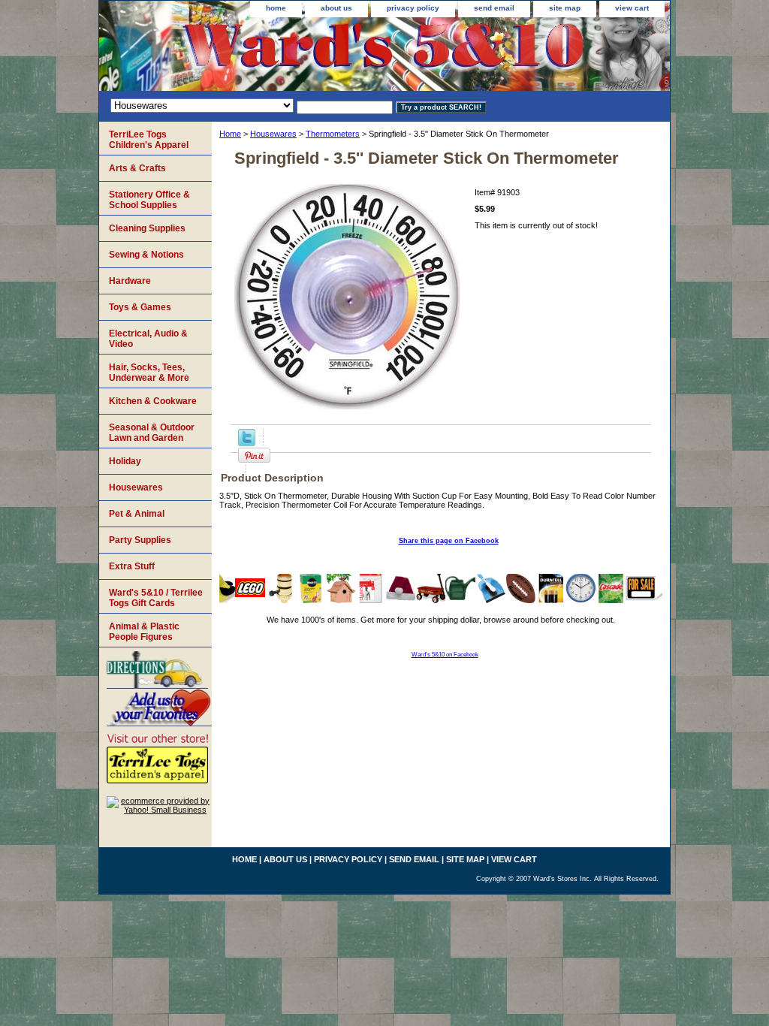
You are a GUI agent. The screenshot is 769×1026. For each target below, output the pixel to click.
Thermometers (333, 133)
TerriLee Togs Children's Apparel (148, 139)
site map (565, 8)
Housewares (273, 133)
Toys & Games (140, 307)
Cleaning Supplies (147, 228)
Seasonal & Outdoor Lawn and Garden (152, 432)
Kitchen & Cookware (153, 401)
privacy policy (413, 8)
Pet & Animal (136, 513)
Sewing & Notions (146, 254)
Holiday (125, 461)
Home (230, 133)
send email (494, 8)
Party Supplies (140, 540)
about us (336, 8)
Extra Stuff (132, 566)
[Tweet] (246, 443)
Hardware (130, 281)
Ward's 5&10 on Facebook (445, 654)
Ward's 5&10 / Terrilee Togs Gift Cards (156, 597)
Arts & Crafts (137, 168)
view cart (632, 8)
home (276, 8)
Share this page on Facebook (449, 541)
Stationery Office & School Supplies (149, 199)
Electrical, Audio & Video (148, 338)
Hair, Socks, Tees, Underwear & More (149, 372)
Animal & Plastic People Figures (144, 631)
